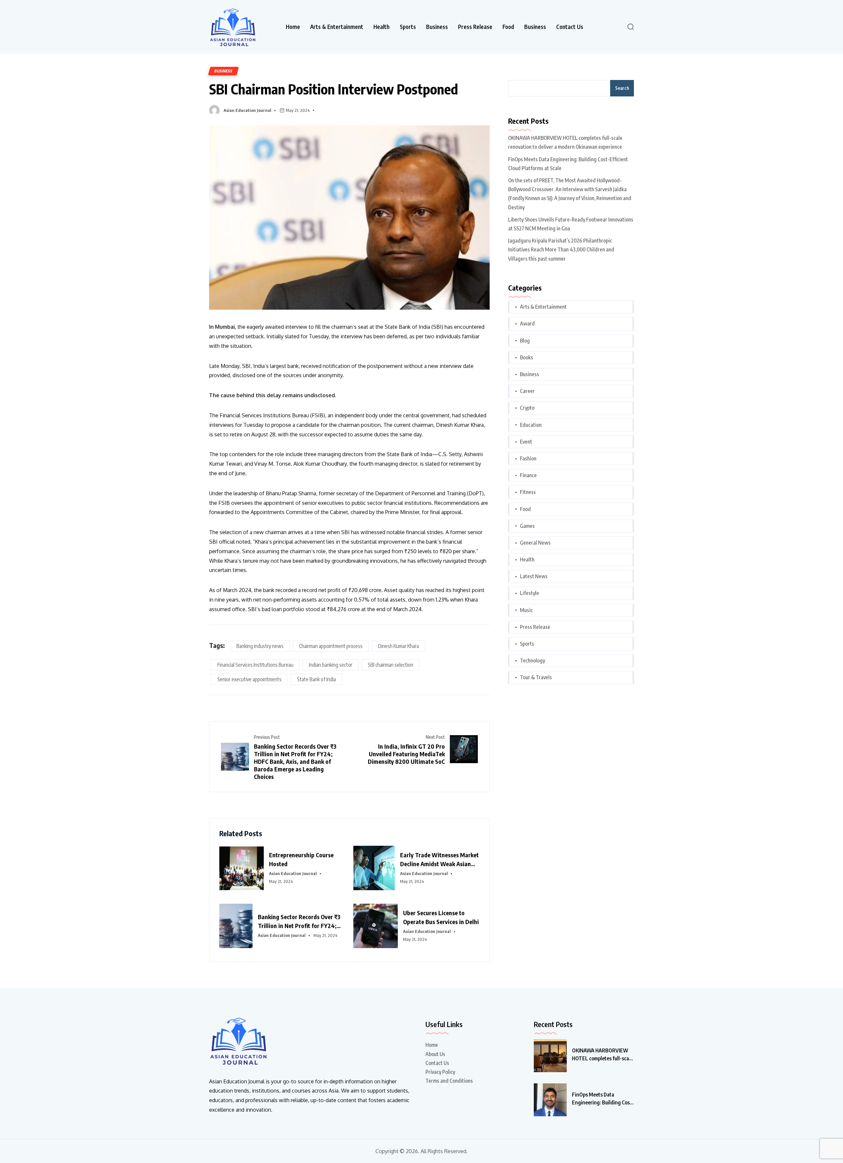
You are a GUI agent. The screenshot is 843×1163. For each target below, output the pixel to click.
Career (527, 391)
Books (526, 357)
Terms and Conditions (449, 1080)
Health (381, 27)
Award (527, 323)
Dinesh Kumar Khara (398, 646)
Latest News (534, 576)
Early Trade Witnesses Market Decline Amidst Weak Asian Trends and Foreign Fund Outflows (439, 859)
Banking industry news (260, 646)
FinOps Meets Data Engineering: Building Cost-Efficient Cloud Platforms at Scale (568, 163)
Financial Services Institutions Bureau (255, 664)
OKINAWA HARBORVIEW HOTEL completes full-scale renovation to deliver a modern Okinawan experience (565, 142)
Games (527, 526)
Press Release (475, 27)
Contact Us (569, 27)
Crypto (527, 407)
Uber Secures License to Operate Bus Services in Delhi (441, 917)
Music (526, 610)
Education (531, 425)
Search (622, 88)
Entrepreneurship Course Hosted (301, 859)
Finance (528, 475)
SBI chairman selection (390, 664)
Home (293, 27)
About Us (435, 1054)
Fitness (528, 492)
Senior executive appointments (249, 679)
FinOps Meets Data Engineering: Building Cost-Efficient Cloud (603, 1098)
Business (437, 27)
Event (526, 441)
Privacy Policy (440, 1072)
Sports (408, 27)
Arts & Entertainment (336, 27)
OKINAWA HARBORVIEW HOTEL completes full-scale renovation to (602, 1054)
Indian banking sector (330, 664)
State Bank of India (316, 679)
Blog (525, 340)
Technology (532, 660)
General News (535, 542)
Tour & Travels (536, 677)
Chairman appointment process (331, 646)
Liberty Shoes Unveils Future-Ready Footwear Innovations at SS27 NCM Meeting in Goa (570, 224)
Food (508, 27)
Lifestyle (529, 593)
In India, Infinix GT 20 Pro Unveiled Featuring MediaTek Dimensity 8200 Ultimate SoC (406, 753)
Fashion (528, 458)
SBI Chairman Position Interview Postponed (333, 89)
